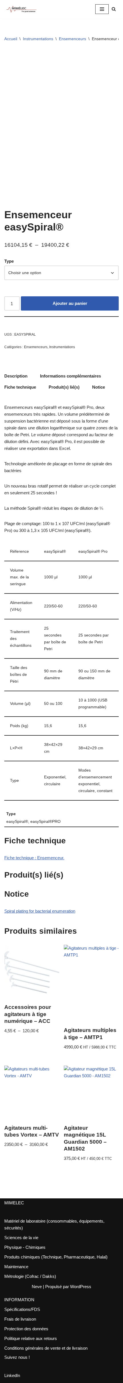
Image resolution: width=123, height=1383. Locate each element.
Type (9, 261)
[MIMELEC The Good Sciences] (21, 9)
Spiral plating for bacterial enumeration (39, 911)
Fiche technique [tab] (20, 387)
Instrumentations (38, 38)
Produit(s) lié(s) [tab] (64, 387)
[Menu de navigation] (102, 9)
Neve (37, 1286)
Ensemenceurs (72, 38)
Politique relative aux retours (30, 1338)
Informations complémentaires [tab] (70, 376)
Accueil (10, 38)
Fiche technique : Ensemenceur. (34, 857)
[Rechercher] (114, 9)
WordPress (80, 1286)
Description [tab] (15, 376)
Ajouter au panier (70, 303)
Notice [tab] (98, 387)
